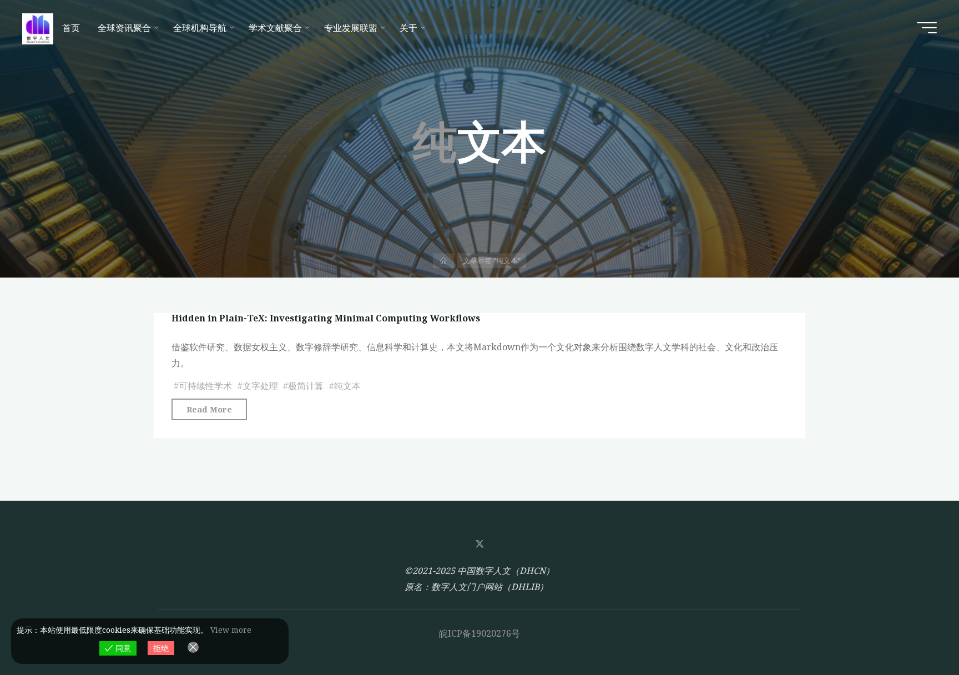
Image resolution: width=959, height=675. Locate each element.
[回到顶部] (915, 631)
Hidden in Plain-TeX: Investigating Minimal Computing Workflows (325, 318)
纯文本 (347, 386)
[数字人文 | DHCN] (37, 28)
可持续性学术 (205, 386)
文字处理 (260, 386)
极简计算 (306, 386)
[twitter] (479, 544)
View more (230, 629)
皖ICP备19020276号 (479, 633)
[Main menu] (927, 27)
